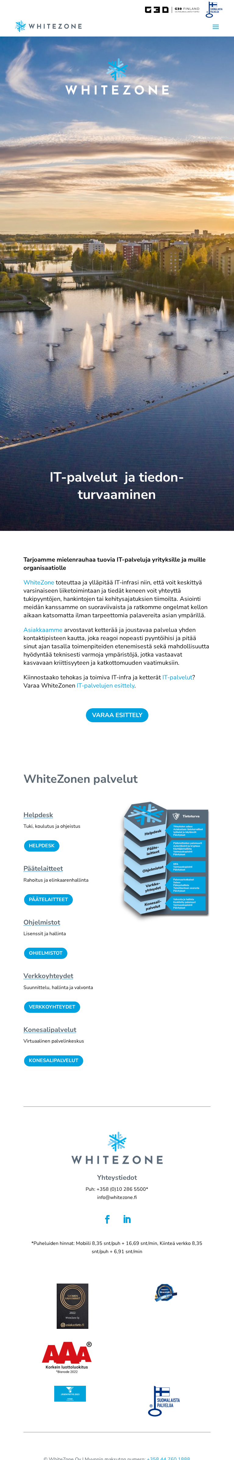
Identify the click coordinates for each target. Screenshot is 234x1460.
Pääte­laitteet (43, 868)
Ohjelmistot (41, 922)
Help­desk (38, 815)
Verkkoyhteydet (52, 1007)
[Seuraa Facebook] (107, 1219)
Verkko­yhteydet (48, 976)
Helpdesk (42, 845)
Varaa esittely (117, 715)
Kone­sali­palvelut (49, 1029)
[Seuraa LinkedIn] (126, 1219)
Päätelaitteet (48, 899)
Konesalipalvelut (53, 1060)
